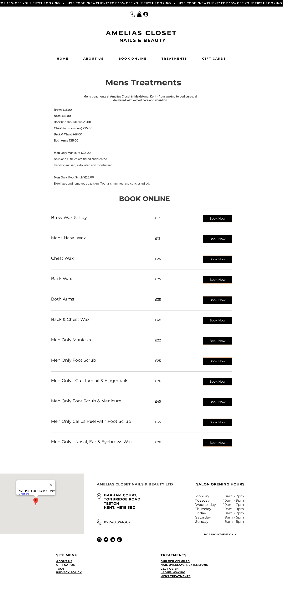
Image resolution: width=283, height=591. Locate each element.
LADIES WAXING (173, 572)
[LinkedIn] (112, 539)
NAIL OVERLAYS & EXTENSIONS (184, 565)
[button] (139, 14)
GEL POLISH (170, 568)
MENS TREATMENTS (176, 576)
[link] (98, 217)
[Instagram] (99, 539)
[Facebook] (106, 539)
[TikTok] (119, 539)
